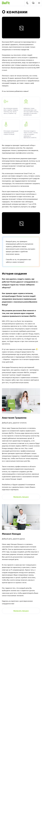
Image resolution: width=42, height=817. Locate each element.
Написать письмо (21, 611)
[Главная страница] (6, 3)
